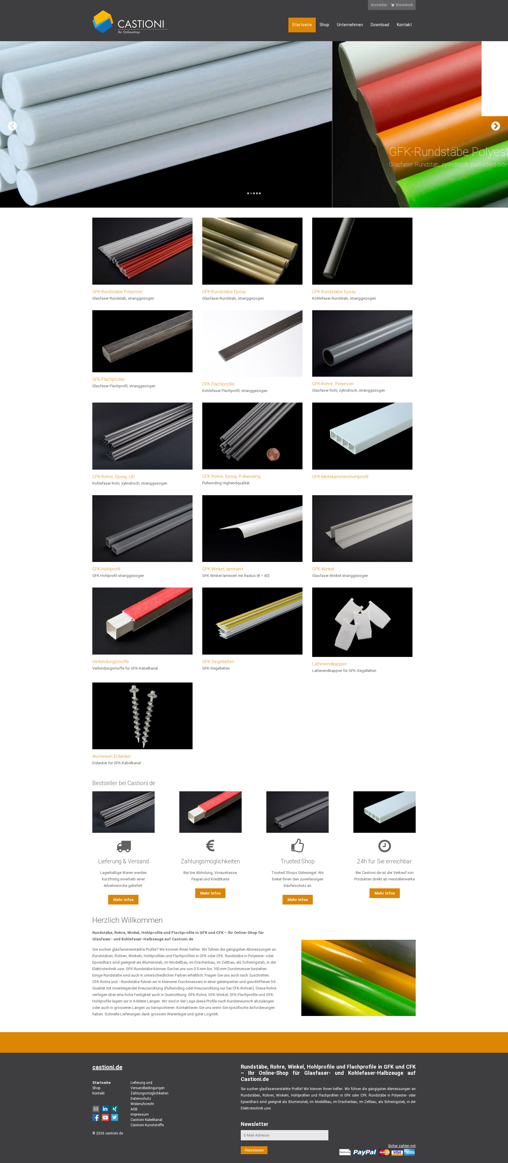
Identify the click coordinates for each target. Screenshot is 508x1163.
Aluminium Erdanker (111, 756)
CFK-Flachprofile (218, 384)
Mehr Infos (123, 899)
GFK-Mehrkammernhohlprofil (340, 476)
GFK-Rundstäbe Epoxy (224, 291)
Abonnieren (254, 1150)
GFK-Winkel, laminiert (222, 569)
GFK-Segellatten (218, 661)
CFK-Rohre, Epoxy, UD (113, 476)
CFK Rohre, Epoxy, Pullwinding (231, 476)
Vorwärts (498, 124)
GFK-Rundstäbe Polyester (117, 291)
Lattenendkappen (329, 664)
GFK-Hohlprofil (106, 569)
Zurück (9, 124)
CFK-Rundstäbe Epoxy (334, 291)
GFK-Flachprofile (108, 379)
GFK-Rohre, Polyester (333, 383)
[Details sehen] (142, 251)
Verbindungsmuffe (110, 661)
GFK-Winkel (323, 569)
